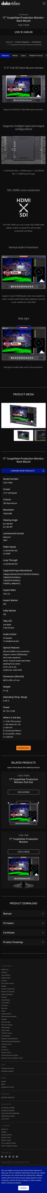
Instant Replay (5, 1000)
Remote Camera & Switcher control (12, 1058)
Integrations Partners (7, 1087)
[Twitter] (7, 1156)
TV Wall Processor (6, 1033)
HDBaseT (4, 1019)
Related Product (36, 55)
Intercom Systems (6, 1025)
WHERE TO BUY (6, 1138)
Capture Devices (6, 1014)
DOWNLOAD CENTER (7, 1111)
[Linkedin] (10, 1156)
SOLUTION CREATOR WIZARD (10, 1113)
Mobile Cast (5, 969)
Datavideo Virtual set (7, 1068)
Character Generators (8, 989)
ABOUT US (4, 1129)
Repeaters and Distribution (9, 1039)
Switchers (4, 972)
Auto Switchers (5, 975)
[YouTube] (14, 1156)
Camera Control (6, 1052)
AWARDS (4, 1132)
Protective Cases (6, 1044)
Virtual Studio (5, 1030)
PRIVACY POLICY (6, 1140)
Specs (23, 55)
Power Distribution (7, 994)
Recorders (4, 1008)
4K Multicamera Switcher (9, 1016)
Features (5, 55)
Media (15, 55)
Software (4, 1047)
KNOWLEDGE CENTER (8, 1116)
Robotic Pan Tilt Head (7, 992)
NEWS (3, 1084)
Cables (3, 1011)
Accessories (5, 1050)
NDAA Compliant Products (9, 1146)
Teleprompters (5, 1028)
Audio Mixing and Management (10, 1041)
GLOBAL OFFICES (6, 1135)
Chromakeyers (5, 1036)
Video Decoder (5, 1022)
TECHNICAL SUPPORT (8, 1108)
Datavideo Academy (7, 1071)
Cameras (4, 981)
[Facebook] (18, 1156)
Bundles (3, 986)
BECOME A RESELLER (7, 1097)
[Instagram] (3, 1156)
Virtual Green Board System (9, 1055)
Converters (4, 1005)
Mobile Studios (5, 978)
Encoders (4, 997)
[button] (23, 913)
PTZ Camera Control (7, 983)
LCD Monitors (5, 1003)
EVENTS (3, 1081)
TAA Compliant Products (8, 1143)
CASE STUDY (5, 1119)
